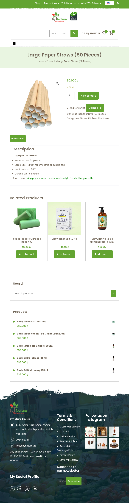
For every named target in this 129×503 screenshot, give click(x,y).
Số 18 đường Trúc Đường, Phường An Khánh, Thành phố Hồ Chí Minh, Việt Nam (34, 429)
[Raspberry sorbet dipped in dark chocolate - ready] (114, 432)
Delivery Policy (68, 436)
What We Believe (90, 3)
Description (17, 138)
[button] (24, 44)
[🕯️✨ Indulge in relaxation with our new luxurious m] (114, 443)
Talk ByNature (68, 3)
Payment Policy (68, 441)
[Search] (113, 293)
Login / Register (90, 33)
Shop (37, 3)
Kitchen (92, 118)
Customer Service (70, 426)
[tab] (17, 138)
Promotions (50, 3)
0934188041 (22, 439)
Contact (64, 431)
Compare (95, 108)
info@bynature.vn (26, 445)
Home (41, 61)
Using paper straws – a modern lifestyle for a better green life (59, 178)
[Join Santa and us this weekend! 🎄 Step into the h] (90, 432)
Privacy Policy (67, 455)
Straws (83, 118)
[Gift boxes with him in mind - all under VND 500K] (102, 432)
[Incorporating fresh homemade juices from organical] (102, 443)
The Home (103, 118)
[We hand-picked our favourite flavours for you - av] (90, 443)
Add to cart (88, 95)
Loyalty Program (69, 459)
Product (51, 61)
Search (74, 33)
